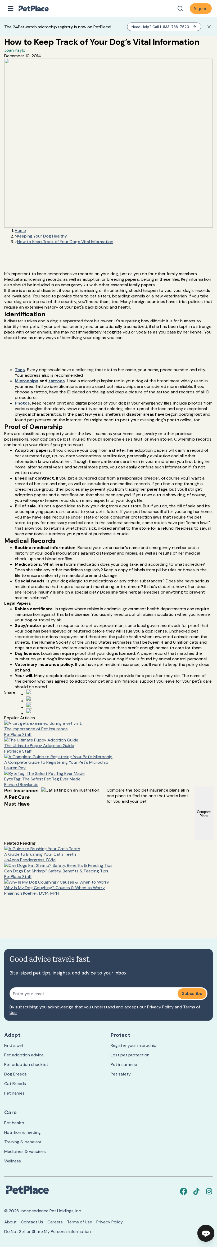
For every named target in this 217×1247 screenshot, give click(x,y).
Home (20, 230)
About (10, 1222)
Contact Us (32, 1222)
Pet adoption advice (24, 1055)
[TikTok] (196, 1191)
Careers (55, 1222)
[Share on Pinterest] (29, 699)
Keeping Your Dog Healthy (42, 236)
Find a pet (14, 1045)
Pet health (14, 1123)
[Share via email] (29, 712)
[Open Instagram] (29, 705)
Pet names (14, 1093)
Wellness (12, 1161)
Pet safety (121, 1074)
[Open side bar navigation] (10, 8)
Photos (22, 403)
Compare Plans (204, 814)
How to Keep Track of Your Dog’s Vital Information (65, 241)
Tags (20, 369)
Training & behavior (23, 1142)
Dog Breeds (15, 1074)
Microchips (26, 381)
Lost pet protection (130, 1055)
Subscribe (192, 993)
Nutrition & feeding (22, 1132)
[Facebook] (183, 1191)
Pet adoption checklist (26, 1064)
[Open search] (180, 8)
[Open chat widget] (205, 1233)
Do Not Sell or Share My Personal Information (47, 1231)
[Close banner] (209, 26)
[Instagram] (209, 1191)
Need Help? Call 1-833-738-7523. (161, 26)
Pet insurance (124, 1064)
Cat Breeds (15, 1083)
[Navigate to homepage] (39, 8)
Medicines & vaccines (25, 1151)
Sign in (200, 8)
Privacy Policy (160, 1007)
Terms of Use (79, 1222)
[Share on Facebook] (29, 693)
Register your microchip (133, 1045)
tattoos (56, 381)
